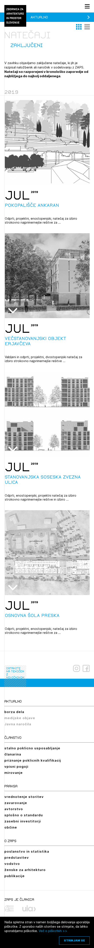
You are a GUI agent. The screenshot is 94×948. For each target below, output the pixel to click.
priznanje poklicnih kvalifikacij (32, 760)
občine (10, 827)
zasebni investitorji (22, 821)
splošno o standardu (23, 815)
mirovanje (13, 772)
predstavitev (16, 857)
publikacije (14, 876)
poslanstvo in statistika (26, 851)
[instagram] (76, 668)
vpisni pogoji (16, 766)
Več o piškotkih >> (53, 931)
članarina (12, 754)
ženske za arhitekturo (25, 869)
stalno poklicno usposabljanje (32, 748)
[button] (79, 27)
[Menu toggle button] (87, 6)
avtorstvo (13, 809)
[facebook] (86, 668)
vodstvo (12, 863)
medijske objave (19, 718)
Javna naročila (17, 724)
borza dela (14, 712)
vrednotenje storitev (24, 796)
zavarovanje (15, 803)
